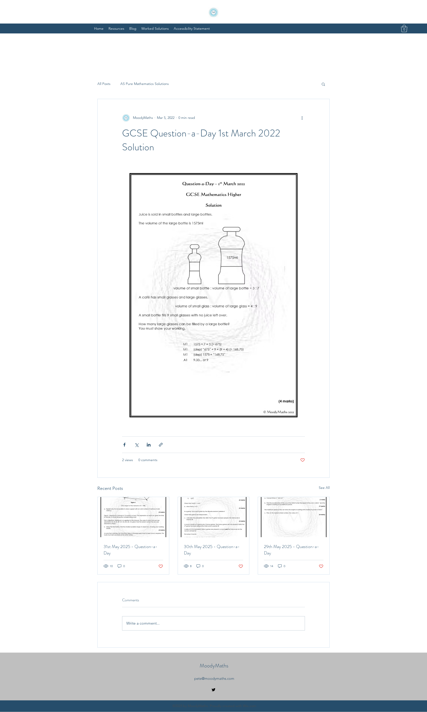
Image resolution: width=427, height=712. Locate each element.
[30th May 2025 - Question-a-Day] (213, 517)
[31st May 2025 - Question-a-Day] (133, 517)
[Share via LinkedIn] (148, 444)
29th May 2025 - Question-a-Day (291, 549)
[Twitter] (213, 689)
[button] (404, 28)
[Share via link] (160, 444)
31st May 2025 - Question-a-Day (130, 549)
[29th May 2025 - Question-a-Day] (293, 517)
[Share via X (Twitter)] (136, 444)
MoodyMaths (214, 665)
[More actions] (302, 118)
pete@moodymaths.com (214, 678)
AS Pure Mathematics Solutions (144, 83)
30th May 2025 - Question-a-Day (212, 549)
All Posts (103, 83)
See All (324, 487)
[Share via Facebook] (124, 444)
